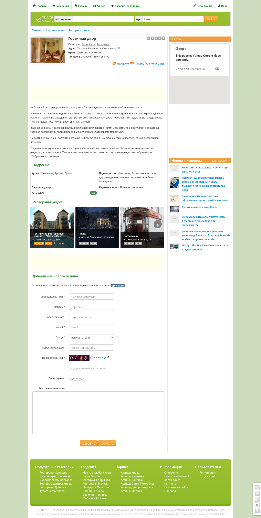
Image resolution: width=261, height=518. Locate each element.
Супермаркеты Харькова (56, 480)
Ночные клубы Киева (97, 472)
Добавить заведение (127, 6)
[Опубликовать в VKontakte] (257, 505)
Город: (60, 337)
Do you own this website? (190, 68)
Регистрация (204, 6)
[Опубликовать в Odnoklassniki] (257, 510)
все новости (220, 161)
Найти (211, 19)
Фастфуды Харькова (96, 480)
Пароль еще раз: (55, 317)
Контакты (170, 483)
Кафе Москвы (92, 476)
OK (217, 68)
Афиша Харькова (132, 476)
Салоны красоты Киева (55, 476)
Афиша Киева (130, 472)
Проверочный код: (53, 357)
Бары (85, 44)
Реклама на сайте (176, 487)
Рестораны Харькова (53, 472)
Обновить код (98, 357)
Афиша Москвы (131, 491)
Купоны (82, 6)
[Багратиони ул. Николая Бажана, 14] (142, 227)
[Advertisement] (48, 74)
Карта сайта (172, 480)
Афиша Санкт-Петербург (137, 483)
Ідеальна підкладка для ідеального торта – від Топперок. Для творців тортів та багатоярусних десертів (206, 235)
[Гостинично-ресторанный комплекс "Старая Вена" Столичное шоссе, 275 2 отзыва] (52, 227)
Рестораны (103, 44)
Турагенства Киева (52, 491)
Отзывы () (156, 63)
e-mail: (60, 327)
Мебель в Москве (94, 498)
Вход (224, 6)
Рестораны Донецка (53, 487)
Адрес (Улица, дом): (53, 347)
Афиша (100, 6)
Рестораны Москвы (95, 483)
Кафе (92, 44)
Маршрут (123, 63)
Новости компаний (176, 476)
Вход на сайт (208, 476)
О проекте (171, 472)
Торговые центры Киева (56, 483)
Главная (41, 6)
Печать (139, 63)
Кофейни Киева (93, 491)
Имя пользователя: (53, 296)
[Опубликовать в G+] (257, 499)
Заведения (62, 6)
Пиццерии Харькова (96, 487)
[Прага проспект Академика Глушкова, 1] (97, 227)
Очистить (107, 443)
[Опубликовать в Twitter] (257, 493)
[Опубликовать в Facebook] (257, 487)
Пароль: (59, 306)
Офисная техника (95, 494)
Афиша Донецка (132, 480)
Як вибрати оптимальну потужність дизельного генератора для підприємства (203, 221)
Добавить (89, 443)
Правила (170, 491)
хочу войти (68, 285)
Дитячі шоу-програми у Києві (199, 207)
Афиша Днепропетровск (137, 487)
